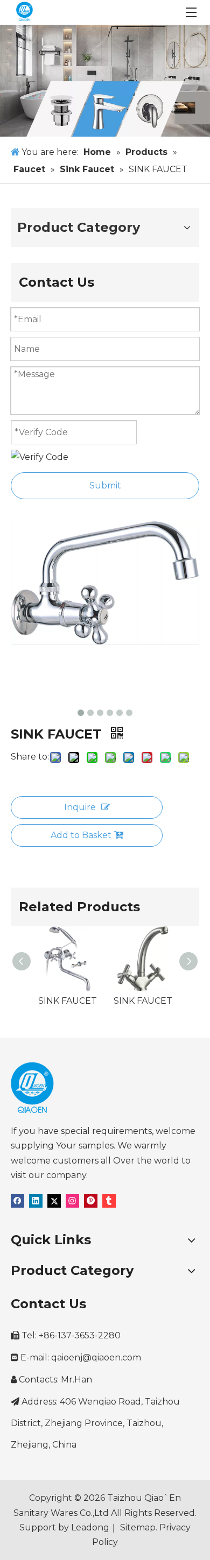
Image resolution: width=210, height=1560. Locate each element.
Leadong (90, 1527)
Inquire (80, 807)
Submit (105, 485)
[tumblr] (109, 1200)
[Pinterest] (90, 1200)
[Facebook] (17, 1200)
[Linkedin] (36, 1200)
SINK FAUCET (67, 1001)
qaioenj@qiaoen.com (96, 1357)
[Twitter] (54, 1200)
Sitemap (137, 1527)
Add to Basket (81, 835)
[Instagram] (72, 1200)
